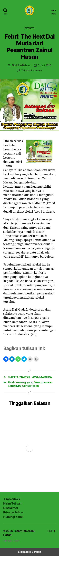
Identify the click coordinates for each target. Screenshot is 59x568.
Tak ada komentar (31, 70)
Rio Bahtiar (24, 65)
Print (36, 359)
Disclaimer (10, 508)
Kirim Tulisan (12, 503)
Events (29, 28)
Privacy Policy (13, 512)
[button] (6, 359)
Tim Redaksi (11, 499)
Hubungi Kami (12, 517)
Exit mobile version (29, 551)
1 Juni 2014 (44, 65)
